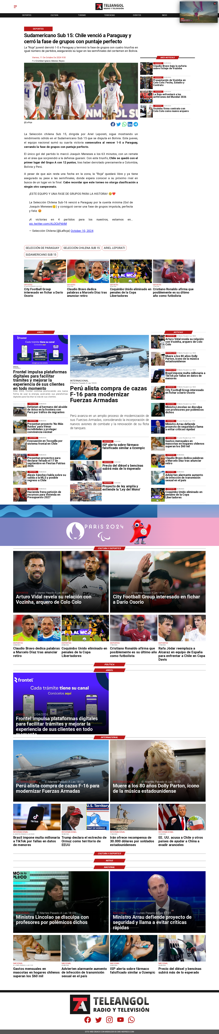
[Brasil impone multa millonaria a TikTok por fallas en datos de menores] (158, 376)
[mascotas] (158, 444)
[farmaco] (133, 961)
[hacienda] (20, 495)
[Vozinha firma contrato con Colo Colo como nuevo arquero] (146, 111)
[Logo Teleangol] (109, 10)
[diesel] (182, 961)
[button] (42, 248)
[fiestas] (20, 461)
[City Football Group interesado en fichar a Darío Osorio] (158, 393)
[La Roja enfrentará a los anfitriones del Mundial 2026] (146, 97)
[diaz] (158, 461)
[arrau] (158, 427)
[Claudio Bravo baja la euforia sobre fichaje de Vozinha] (146, 68)
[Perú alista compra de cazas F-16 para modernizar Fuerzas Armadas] (109, 377)
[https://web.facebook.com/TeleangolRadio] (87, 1022)
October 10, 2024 (82, 230)
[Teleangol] (15, 8)
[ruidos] (20, 427)
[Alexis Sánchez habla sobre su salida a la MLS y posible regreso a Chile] (20, 478)
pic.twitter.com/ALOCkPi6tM (48, 223)
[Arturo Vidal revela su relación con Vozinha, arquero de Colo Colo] (158, 342)
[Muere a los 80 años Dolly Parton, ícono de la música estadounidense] (158, 359)
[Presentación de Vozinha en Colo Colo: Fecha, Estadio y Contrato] (146, 82)
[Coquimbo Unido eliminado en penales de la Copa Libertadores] (158, 495)
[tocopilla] (20, 444)
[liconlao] (158, 410)
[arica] (20, 409)
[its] (158, 478)
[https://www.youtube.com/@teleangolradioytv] (120, 1022)
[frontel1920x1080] (40, 364)
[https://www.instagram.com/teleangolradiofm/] (109, 1022)
